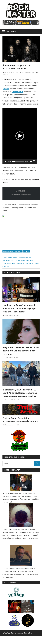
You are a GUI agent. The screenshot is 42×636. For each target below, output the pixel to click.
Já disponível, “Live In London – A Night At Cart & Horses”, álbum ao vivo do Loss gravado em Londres (19, 393)
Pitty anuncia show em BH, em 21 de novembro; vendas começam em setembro (20, 350)
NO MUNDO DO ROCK (12, 273)
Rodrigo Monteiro (28, 72)
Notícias (5, 75)
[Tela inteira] (34, 161)
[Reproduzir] (5, 161)
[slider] (18, 161)
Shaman (26, 251)
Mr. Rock (18, 251)
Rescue (6, 89)
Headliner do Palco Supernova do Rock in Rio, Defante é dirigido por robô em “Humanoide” (19, 308)
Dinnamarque (8, 251)
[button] (19, 135)
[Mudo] (31, 161)
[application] (19, 136)
